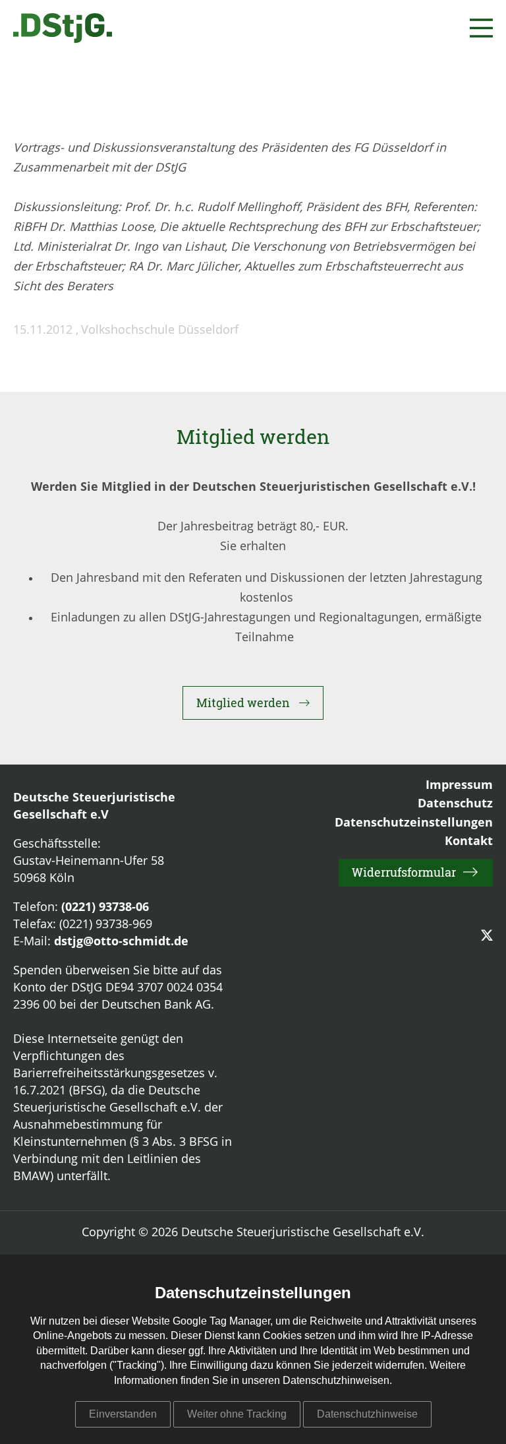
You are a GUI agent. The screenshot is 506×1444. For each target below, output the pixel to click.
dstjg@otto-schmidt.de (121, 942)
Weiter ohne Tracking (237, 1414)
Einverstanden (123, 1414)
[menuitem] (487, 936)
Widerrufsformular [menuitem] (404, 872)
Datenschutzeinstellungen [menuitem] (414, 823)
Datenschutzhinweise (367, 1414)
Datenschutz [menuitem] (455, 804)
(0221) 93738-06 (105, 908)
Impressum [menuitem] (459, 786)
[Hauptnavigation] (481, 28)
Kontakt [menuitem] (469, 842)
